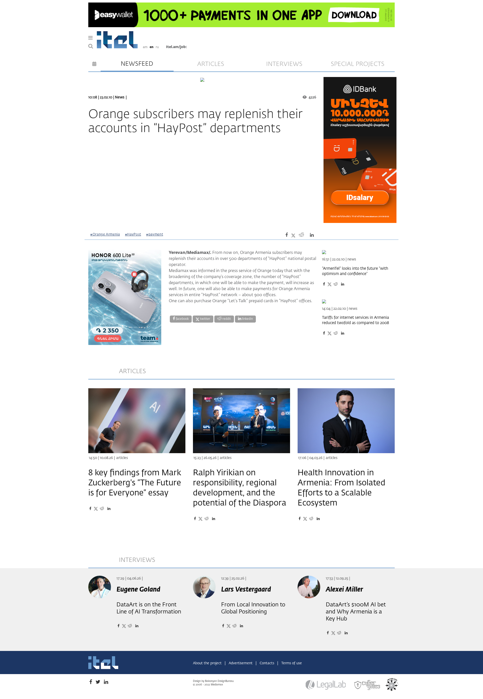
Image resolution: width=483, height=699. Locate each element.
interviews (284, 64)
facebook (182, 319)
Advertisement (241, 663)
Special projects (357, 64)
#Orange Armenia (105, 234)
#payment (154, 234)
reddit (226, 319)
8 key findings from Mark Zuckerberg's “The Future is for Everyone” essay (134, 483)
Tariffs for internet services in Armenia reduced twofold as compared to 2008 (355, 320)
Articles (122, 458)
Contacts (267, 663)
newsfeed (137, 64)
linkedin (247, 319)
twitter (204, 319)
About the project (208, 663)
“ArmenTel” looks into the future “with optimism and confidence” (355, 271)
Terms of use (291, 663)
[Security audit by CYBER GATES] (367, 685)
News (119, 97)
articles (210, 64)
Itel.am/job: (176, 47)
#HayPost (133, 234)
